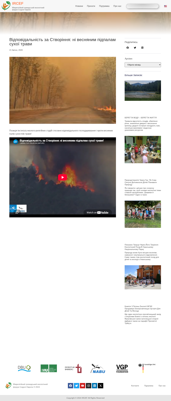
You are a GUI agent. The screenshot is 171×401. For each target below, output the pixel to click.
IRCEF (17, 3)
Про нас (117, 6)
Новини (79, 6)
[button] (128, 48)
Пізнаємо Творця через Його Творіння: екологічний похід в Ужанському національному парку (142, 247)
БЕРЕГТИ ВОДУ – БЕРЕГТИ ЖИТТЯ (141, 118)
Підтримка (104, 6)
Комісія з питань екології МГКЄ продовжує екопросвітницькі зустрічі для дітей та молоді (142, 308)
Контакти (135, 386)
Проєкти (91, 6)
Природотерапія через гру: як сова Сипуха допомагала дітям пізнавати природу (141, 182)
